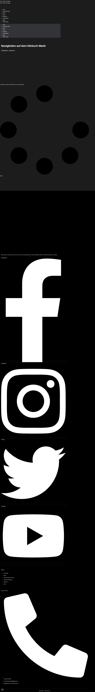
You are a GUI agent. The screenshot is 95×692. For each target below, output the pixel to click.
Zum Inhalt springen (5, 1)
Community (5, 18)
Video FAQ (5, 21)
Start (4, 24)
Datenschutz (47, 690)
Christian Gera (6, 11)
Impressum (41, 690)
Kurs (4, 29)
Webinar (5, 31)
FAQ (4, 28)
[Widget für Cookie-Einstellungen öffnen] (2, 689)
